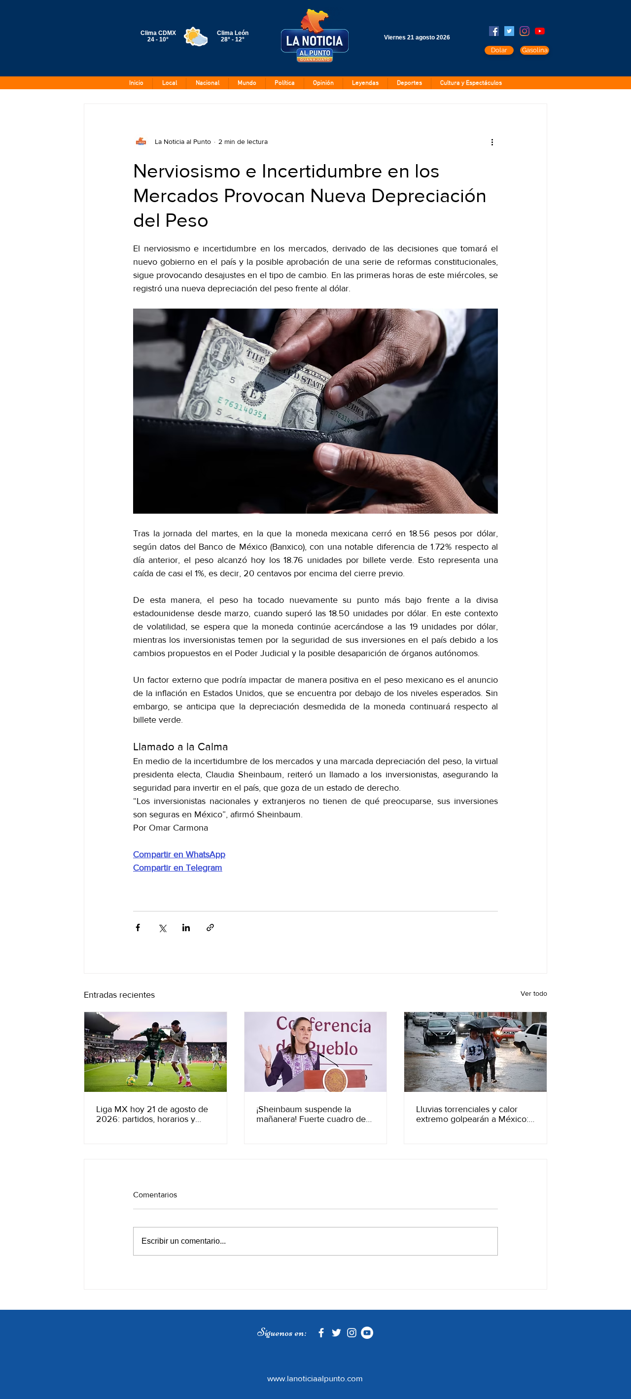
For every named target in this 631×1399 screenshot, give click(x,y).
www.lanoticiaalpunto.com (315, 1378)
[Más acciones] (492, 141)
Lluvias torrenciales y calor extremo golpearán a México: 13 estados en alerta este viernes (472, 1114)
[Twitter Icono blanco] (336, 1333)
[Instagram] (524, 31)
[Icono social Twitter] (509, 31)
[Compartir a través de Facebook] (137, 927)
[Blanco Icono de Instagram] (352, 1333)
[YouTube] (540, 31)
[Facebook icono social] (494, 31)
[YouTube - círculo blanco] (367, 1333)
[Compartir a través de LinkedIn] (186, 927)
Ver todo (534, 993)
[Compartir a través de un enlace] (210, 927)
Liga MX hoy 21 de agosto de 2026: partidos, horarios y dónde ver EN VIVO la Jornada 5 (152, 1114)
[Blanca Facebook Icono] (321, 1333)
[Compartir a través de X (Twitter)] (162, 927)
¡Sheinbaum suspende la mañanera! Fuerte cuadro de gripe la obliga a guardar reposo (311, 1114)
